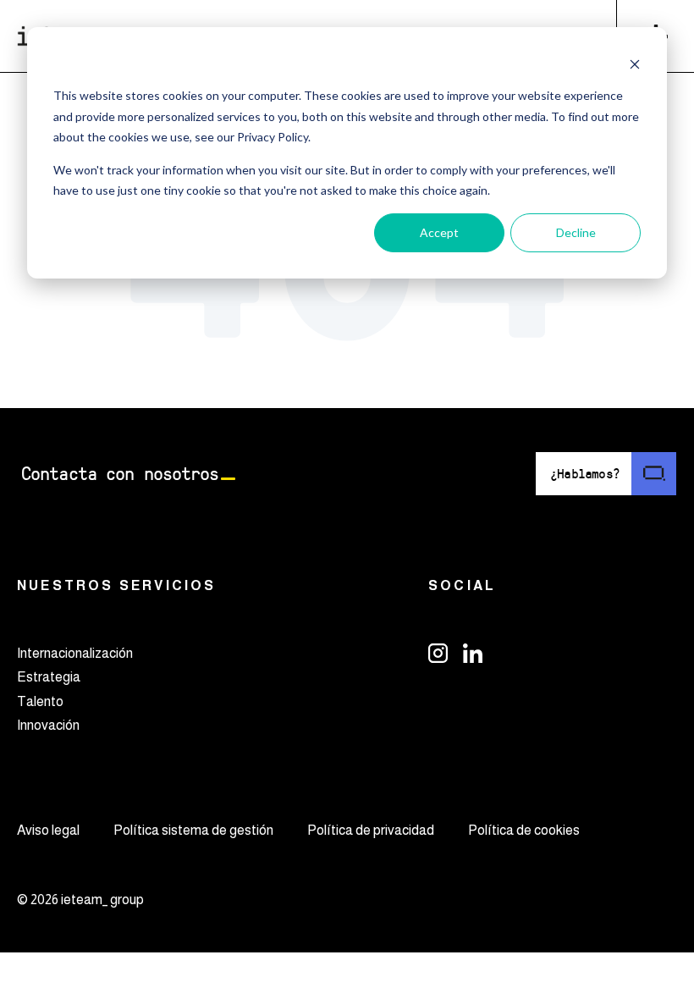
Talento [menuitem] (40, 701)
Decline (576, 232)
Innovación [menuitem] (48, 725)
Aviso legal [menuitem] (48, 830)
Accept (439, 232)
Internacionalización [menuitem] (75, 653)
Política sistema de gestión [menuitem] (193, 830)
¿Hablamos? (585, 473)
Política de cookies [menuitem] (524, 830)
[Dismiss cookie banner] (635, 64)
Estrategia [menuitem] (48, 677)
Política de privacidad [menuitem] (370, 830)
